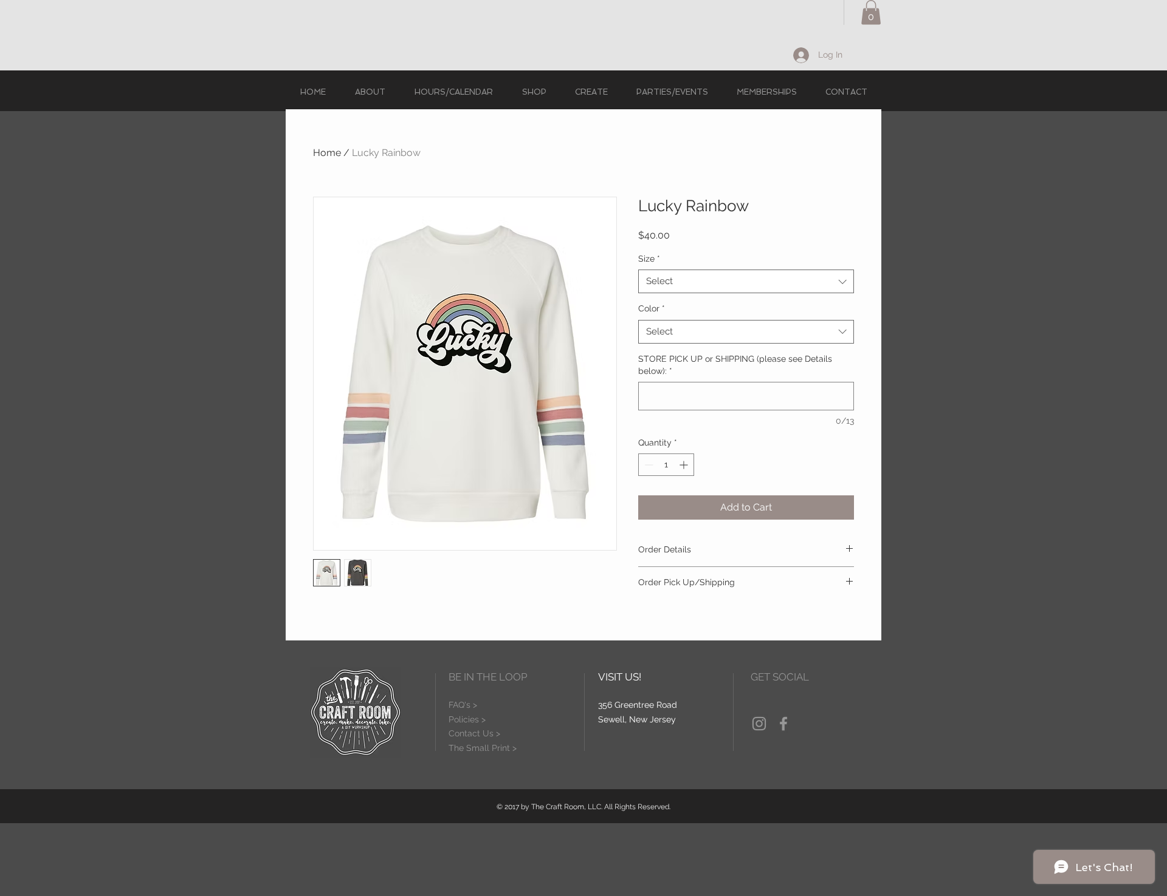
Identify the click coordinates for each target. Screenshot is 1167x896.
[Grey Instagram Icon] (759, 723)
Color (651, 308)
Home (327, 152)
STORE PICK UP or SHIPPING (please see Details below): (735, 365)
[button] (871, 12)
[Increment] (684, 464)
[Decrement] (647, 464)
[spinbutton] (666, 464)
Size (649, 258)
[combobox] (746, 281)
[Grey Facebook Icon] (783, 723)
